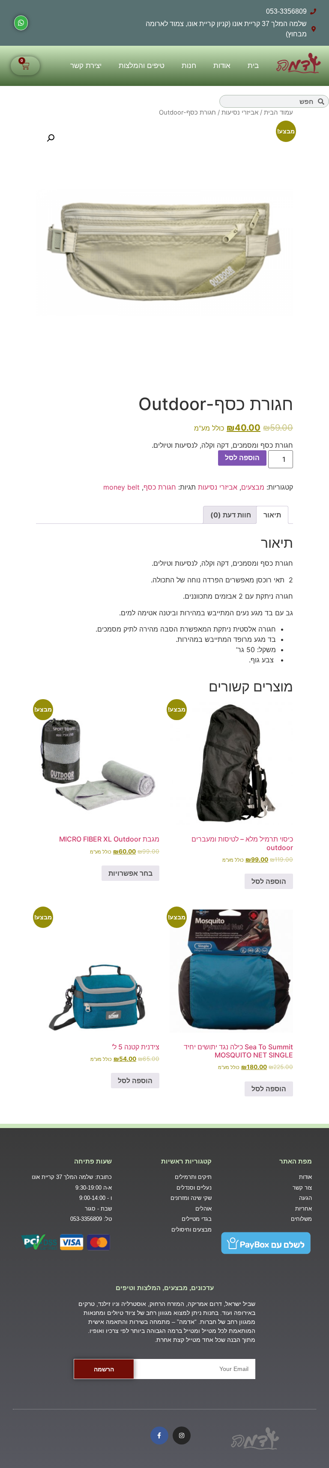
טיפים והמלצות (141, 66)
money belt (121, 487)
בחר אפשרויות (130, 873)
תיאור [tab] (272, 515)
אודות (221, 66)
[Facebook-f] (159, 1435)
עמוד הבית (278, 112)
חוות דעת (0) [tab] (230, 515)
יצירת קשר (86, 66)
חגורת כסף (160, 487)
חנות (189, 66)
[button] (50, 138)
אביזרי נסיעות (239, 112)
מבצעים (252, 487)
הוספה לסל (242, 457)
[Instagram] (182, 1435)
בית (253, 66)
